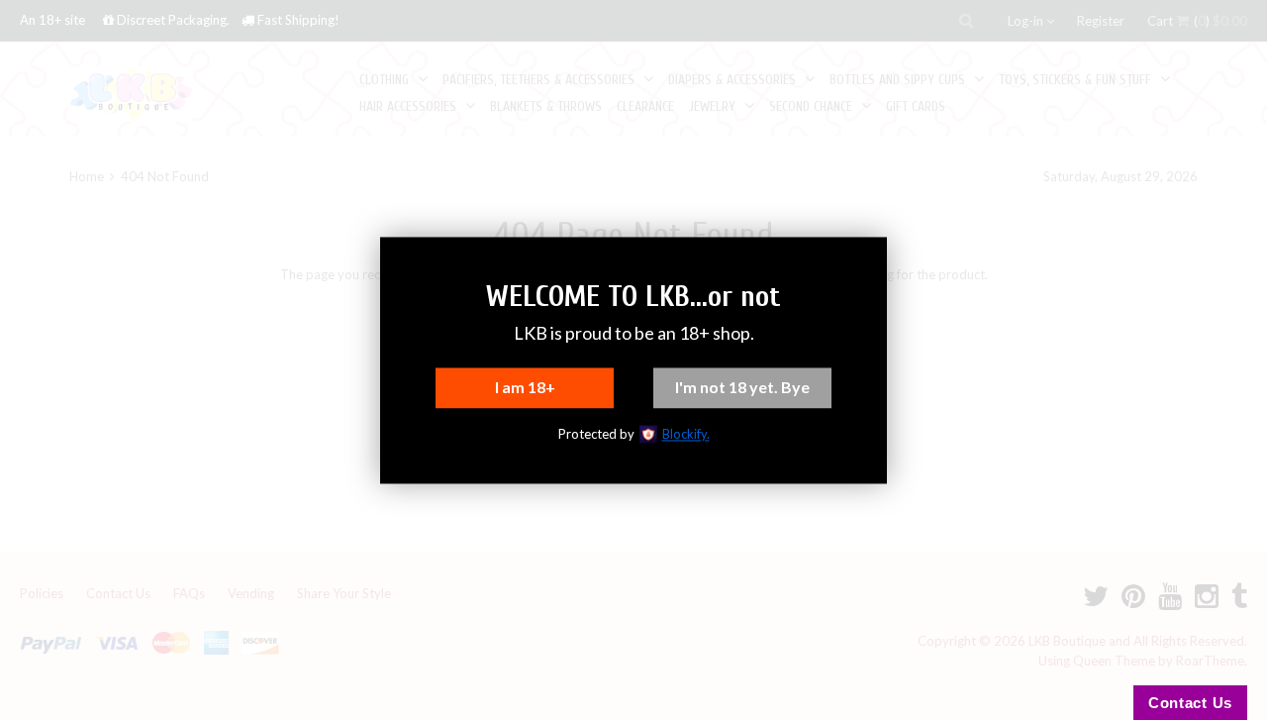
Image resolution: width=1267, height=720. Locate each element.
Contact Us (1190, 702)
